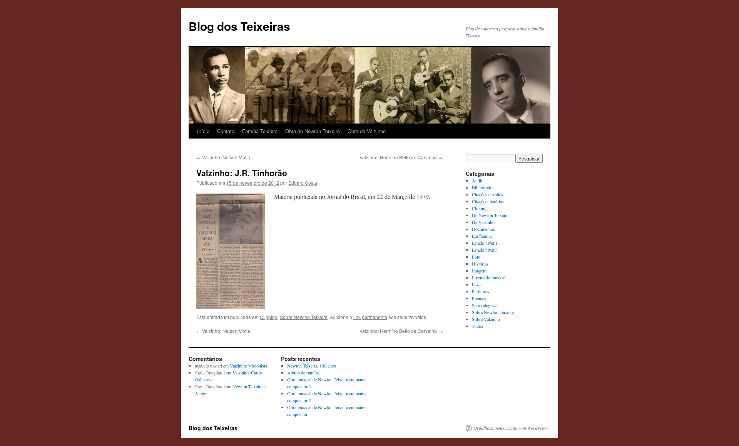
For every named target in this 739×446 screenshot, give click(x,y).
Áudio (477, 180)
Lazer (477, 284)
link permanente (370, 317)
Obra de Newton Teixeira (312, 131)
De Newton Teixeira (490, 215)
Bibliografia (482, 187)
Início (203, 131)
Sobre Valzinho (486, 319)
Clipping (269, 317)
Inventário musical (488, 277)
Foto (476, 257)
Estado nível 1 (485, 243)
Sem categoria (484, 305)
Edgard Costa (302, 182)
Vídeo (477, 326)
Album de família (303, 372)
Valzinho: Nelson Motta (223, 157)
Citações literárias (488, 201)
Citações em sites (487, 194)
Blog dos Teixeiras (239, 26)
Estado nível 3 (485, 250)
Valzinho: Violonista (248, 365)
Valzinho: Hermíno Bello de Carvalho (401, 157)
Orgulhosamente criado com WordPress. (511, 428)
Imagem (479, 270)
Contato (225, 131)
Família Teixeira (260, 131)
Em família (482, 236)
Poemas (479, 298)
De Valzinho (483, 222)
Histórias (480, 264)
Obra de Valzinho (367, 131)
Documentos (483, 229)
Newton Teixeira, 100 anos (311, 365)
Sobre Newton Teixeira (304, 317)
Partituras (480, 291)
